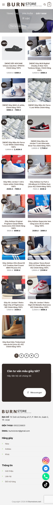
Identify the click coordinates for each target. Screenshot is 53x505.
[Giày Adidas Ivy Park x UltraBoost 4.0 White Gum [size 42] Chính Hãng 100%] (39, 166)
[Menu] (3, 4)
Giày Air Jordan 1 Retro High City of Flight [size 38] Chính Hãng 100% (14, 304)
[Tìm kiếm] (45, 4)
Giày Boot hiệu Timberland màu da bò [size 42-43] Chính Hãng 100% (13, 344)
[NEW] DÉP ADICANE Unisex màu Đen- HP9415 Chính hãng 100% (13, 65)
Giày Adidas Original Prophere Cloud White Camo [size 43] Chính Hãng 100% (13, 224)
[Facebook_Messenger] (45, 468)
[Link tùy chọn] (45, 460)
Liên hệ (8, 476)
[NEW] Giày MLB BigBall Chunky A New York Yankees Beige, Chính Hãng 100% (39, 66)
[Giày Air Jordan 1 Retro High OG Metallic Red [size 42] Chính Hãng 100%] (39, 287)
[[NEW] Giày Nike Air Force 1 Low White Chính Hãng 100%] (13, 127)
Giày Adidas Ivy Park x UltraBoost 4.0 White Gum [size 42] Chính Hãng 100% (39, 184)
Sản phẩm (27, 13)
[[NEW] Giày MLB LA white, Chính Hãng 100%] (13, 90)
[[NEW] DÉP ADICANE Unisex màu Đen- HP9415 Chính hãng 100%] (13, 48)
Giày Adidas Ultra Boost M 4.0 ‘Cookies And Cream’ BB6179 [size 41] (13, 265)
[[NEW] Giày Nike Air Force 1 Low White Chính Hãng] (39, 90)
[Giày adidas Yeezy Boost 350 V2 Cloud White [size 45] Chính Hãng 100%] (39, 248)
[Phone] (45, 476)
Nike (7, 444)
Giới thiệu (9, 471)
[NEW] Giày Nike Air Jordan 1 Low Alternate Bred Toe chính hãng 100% (39, 143)
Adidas (8, 449)
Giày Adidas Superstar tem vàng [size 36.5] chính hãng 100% (39, 223)
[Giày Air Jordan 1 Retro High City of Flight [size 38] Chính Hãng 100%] (13, 287)
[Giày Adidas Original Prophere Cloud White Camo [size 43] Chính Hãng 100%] (13, 206)
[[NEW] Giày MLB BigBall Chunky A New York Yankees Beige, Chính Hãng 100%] (39, 48)
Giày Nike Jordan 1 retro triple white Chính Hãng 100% (13, 184)
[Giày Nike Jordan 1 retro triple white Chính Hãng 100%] (13, 166)
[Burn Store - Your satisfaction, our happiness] (24, 4)
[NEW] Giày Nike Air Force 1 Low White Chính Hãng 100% (13, 144)
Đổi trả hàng (10, 481)
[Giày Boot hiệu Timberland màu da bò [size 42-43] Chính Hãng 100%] (13, 327)
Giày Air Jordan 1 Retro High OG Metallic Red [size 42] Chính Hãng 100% (39, 304)
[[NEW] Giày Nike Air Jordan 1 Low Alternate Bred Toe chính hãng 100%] (39, 126)
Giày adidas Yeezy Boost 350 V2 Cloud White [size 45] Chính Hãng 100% (39, 265)
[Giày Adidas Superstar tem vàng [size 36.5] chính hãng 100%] (39, 206)
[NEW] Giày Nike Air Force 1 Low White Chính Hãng (39, 106)
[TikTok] (45, 484)
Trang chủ (13, 13)
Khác (7, 454)
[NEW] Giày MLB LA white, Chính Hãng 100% (13, 106)
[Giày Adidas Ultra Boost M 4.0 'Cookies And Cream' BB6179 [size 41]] (13, 248)
